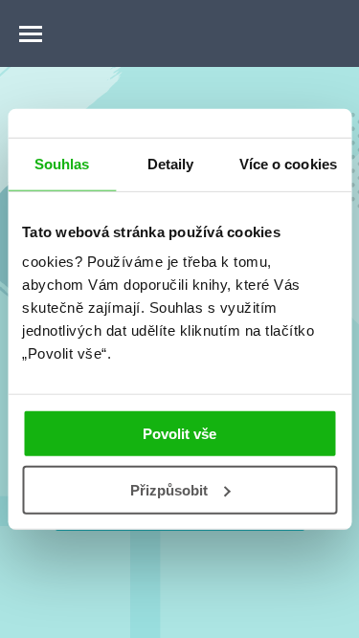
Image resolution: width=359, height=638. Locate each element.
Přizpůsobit (169, 490)
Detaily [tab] (170, 163)
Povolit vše (179, 434)
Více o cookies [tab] (288, 163)
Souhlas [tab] (62, 163)
